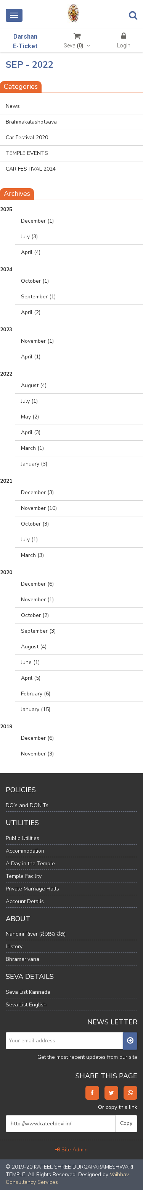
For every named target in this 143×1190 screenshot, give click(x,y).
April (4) (30, 252)
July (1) (29, 401)
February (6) (35, 693)
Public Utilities (22, 838)
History (14, 946)
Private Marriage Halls (32, 888)
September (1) (38, 296)
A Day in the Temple (30, 863)
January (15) (35, 709)
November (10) (39, 508)
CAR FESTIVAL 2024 (31, 169)
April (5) (30, 678)
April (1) (30, 356)
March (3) (32, 555)
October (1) (35, 281)
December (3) (37, 492)
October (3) (35, 523)
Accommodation (25, 851)
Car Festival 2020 (27, 137)
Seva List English (26, 1004)
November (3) (37, 753)
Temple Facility (24, 876)
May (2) (30, 416)
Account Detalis (25, 901)
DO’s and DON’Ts (27, 805)
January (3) (34, 463)
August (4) (34, 385)
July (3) (29, 236)
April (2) (30, 312)
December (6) (37, 584)
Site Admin (74, 1149)
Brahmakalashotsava (31, 121)
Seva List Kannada (28, 992)
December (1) (37, 221)
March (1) (32, 448)
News (13, 106)
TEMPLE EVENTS (27, 153)
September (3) (38, 631)
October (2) (35, 615)
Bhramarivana (22, 959)
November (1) (37, 341)
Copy (126, 1123)
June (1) (30, 662)
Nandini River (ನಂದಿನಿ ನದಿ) (36, 934)
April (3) (30, 432)
